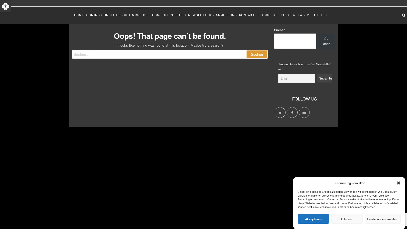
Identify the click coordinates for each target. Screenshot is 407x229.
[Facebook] (292, 112)
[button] (5, 6)
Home (79, 15)
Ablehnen (346, 219)
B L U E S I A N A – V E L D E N (300, 15)
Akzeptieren (313, 219)
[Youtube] (304, 112)
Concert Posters (169, 15)
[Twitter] (280, 112)
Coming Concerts (103, 15)
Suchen (279, 30)
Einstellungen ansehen (382, 219)
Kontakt (247, 15)
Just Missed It (136, 15)
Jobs (266, 15)
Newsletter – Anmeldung (212, 15)
